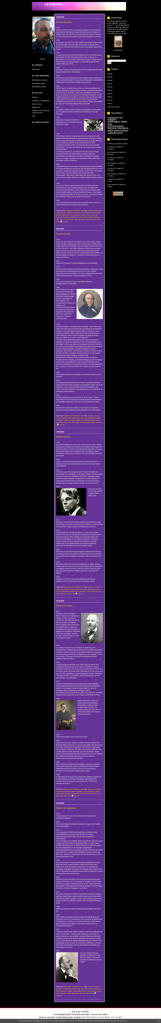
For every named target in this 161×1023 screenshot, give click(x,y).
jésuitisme (84, 991)
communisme (116, 126)
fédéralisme (64, 591)
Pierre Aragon (111, 152)
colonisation (59, 420)
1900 (61, 593)
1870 (57, 593)
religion (112, 119)
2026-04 (109, 87)
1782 (88, 591)
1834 (87, 793)
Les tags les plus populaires (99, 1014)
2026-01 (109, 97)
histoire (112, 128)
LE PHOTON (53, 4)
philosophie (121, 130)
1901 (65, 593)
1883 (72, 993)
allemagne (114, 121)
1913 (68, 593)
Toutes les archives (113, 107)
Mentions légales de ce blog (64, 1017)
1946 (94, 219)
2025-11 (109, 103)
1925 (84, 422)
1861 (91, 793)
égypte (79, 215)
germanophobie (95, 213)
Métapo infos (36, 107)
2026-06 (109, 80)
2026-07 (109, 77)
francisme (59, 217)
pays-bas (80, 989)
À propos (42, 59)
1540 (61, 993)
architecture (59, 422)
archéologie (96, 789)
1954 (98, 219)
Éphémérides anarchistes (40, 80)
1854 (68, 993)
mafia (86, 418)
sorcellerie (83, 591)
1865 (99, 591)
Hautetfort (86, 1011)
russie (75, 213)
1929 (91, 993)
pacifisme (67, 420)
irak (82, 420)
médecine (59, 418)
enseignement (67, 989)
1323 (65, 422)
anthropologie (67, 418)
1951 (99, 422)
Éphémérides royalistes (39, 86)
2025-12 (109, 100)
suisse (77, 591)
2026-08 (109, 74)
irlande (73, 589)
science (97, 589)
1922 (87, 993)
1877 (95, 793)
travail (73, 793)
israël (74, 215)
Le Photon (110, 143)
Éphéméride (35, 69)
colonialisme (73, 217)
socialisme (91, 418)
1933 (88, 422)
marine (86, 989)
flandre (73, 420)
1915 (83, 219)
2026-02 (109, 93)
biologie (93, 420)
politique (73, 791)
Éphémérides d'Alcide (38, 83)
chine (79, 213)
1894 (75, 219)
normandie (96, 986)
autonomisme (92, 991)
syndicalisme (60, 791)
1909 (80, 993)
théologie (67, 793)
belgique (77, 420)
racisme (97, 418)
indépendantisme (88, 217)
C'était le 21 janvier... (122, 143)
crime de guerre (61, 213)
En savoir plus (122, 1021)
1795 (68, 219)
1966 (65, 796)
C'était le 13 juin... (63, 437)
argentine (69, 213)
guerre (98, 420)
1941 (72, 593)
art (94, 587)
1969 (68, 796)
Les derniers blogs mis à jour (62, 1014)
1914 (99, 793)
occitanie (96, 415)
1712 (60, 219)
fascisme (65, 217)
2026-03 (109, 90)
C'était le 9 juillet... (64, 234)
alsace (99, 991)
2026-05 (109, 83)
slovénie (97, 791)
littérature (123, 128)
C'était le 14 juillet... (64, 22)
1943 (90, 219)
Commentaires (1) (77, 415)
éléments (35, 97)
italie (110, 130)
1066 (57, 993)
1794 (73, 422)
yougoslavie (90, 791)
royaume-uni (115, 117)
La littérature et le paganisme (41, 100)
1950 (95, 422)
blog (120, 1017)
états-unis (69, 215)
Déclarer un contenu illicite (47, 1017)
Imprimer (65, 222)
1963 (57, 222)
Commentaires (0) (77, 210)
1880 (80, 422)
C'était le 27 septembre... (66, 808)
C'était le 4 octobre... (65, 606)
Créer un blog (76, 1011)
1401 (69, 422)
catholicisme (115, 132)
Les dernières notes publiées (81, 1014)
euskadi (79, 217)
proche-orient (86, 215)
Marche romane (37, 104)
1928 (87, 219)
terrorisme (94, 215)
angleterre (59, 989)
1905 (76, 993)
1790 (64, 219)
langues (90, 415)
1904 (79, 219)
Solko (33, 116)
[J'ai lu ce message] (158, 1021)
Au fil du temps (118, 50)
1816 (71, 219)
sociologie (80, 791)
